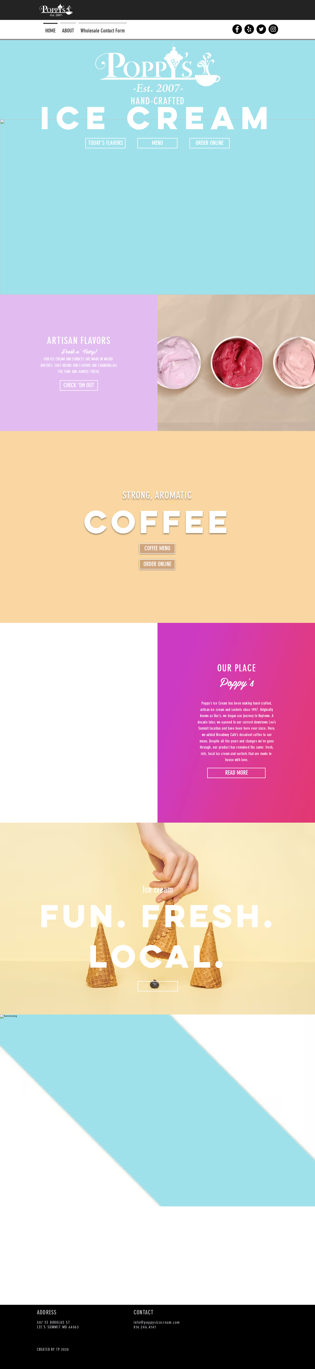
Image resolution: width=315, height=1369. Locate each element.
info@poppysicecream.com (157, 1322)
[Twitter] (261, 29)
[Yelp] (249, 29)
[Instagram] (273, 29)
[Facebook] (237, 29)
